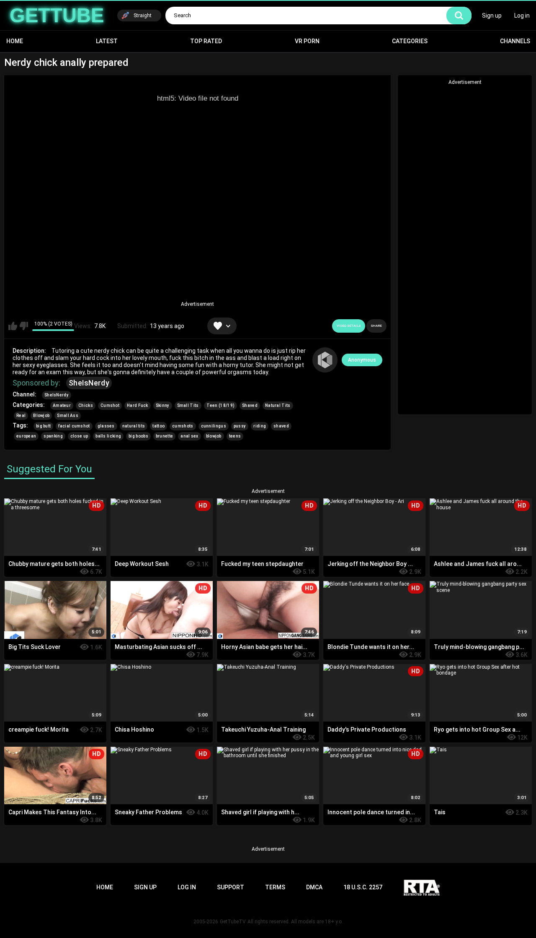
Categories (410, 41)
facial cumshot (74, 426)
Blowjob (41, 415)
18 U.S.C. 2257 (362, 887)
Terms (275, 887)
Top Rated (206, 41)
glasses (106, 426)
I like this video (12, 326)
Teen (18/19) (220, 405)
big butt (43, 426)
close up (79, 436)
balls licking (108, 436)
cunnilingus (213, 426)
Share (376, 326)
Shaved (250, 405)
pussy (240, 426)
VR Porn (307, 41)
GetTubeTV (233, 922)
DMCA (314, 887)
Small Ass (67, 415)
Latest (107, 41)
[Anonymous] (325, 360)
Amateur (62, 405)
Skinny (163, 405)
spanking (53, 436)
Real (21, 415)
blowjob (214, 436)
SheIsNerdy (89, 382)
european (26, 436)
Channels (515, 41)
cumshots (182, 426)
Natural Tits (278, 405)
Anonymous (362, 360)
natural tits (133, 426)
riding (259, 426)
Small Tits (188, 405)
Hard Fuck (137, 405)
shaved (281, 426)
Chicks (85, 405)
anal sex (189, 436)
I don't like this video (23, 326)
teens (235, 436)
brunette (164, 436)
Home (14, 41)
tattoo (158, 426)
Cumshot (109, 405)
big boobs (138, 436)
